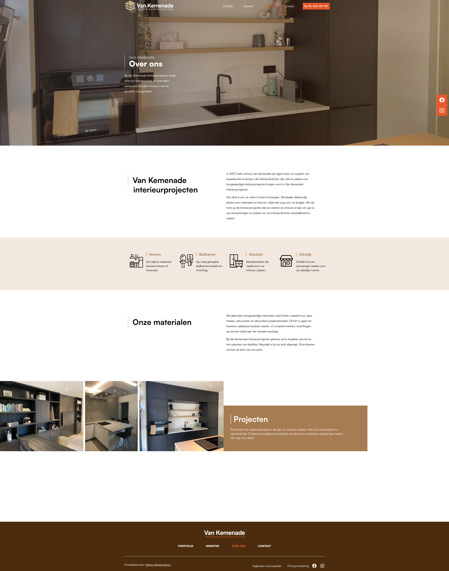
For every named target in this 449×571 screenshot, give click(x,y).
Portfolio (228, 6)
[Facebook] (442, 100)
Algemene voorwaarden (267, 566)
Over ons (269, 6)
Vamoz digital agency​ (158, 564)
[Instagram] (442, 110)
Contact (289, 6)
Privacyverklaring (298, 566)
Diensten (248, 6)
